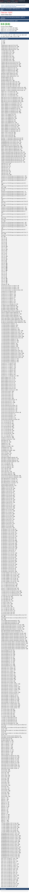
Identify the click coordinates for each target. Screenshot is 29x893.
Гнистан (4, 12)
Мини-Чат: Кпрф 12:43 (4, 2)
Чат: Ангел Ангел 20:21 (13, 2)
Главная (2, 5)
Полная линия (4, 38)
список (12, 5)
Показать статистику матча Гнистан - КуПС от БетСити (13, 17)
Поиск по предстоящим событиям (8, 6)
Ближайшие (8, 5)
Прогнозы (3, 889)
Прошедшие (18, 5)
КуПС (10, 12)
